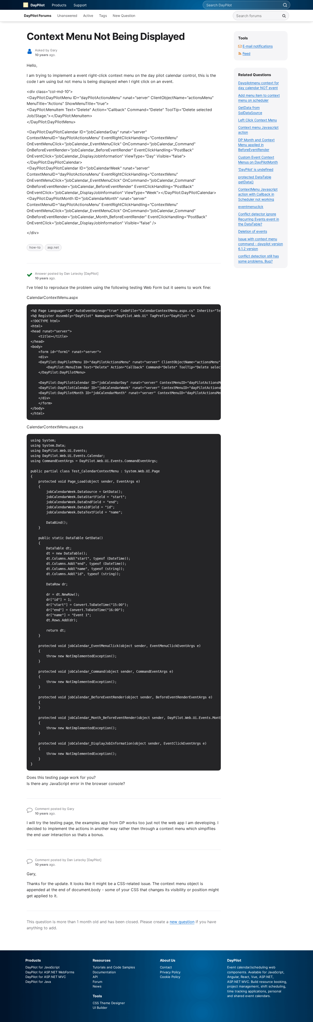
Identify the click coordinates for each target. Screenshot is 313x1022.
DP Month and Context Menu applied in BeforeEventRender (256, 145)
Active (88, 15)
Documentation (104, 972)
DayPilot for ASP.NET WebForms (49, 972)
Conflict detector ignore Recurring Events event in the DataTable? (258, 219)
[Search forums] (284, 15)
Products (59, 5)
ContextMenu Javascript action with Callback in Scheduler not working (258, 194)
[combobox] (241, 5)
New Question (124, 15)
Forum (97, 982)
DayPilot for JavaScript (42, 967)
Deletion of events (252, 231)
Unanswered (67, 15)
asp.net (53, 247)
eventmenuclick (250, 206)
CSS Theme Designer (109, 1003)
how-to (35, 247)
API (95, 977)
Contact (166, 967)
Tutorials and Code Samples (114, 967)
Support (80, 5)
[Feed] (240, 53)
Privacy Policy (170, 972)
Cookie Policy (170, 977)
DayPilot (38, 5)
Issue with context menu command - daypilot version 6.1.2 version (260, 244)
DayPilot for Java (38, 982)
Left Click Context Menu (257, 120)
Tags (103, 15)
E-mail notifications (258, 46)
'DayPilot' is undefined (255, 169)
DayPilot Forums (37, 15)
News (97, 986)
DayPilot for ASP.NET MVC (45, 977)
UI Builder (100, 1008)
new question (182, 921)
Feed (246, 53)
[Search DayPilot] (285, 5)
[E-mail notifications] (240, 46)
